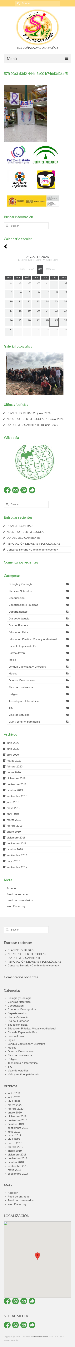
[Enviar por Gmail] (15, 490)
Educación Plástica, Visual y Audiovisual (33, 639)
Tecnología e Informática (24, 701)
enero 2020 (14, 772)
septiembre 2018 (17, 855)
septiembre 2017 (17, 867)
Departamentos (18, 611)
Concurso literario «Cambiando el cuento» (32, 549)
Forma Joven (17, 652)
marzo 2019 (14, 819)
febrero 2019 (14, 825)
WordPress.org (16, 906)
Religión (13, 694)
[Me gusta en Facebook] (32, 490)
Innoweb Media (41, 1337)
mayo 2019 (13, 807)
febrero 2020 (14, 766)
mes (40, 269)
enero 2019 (14, 831)
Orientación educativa (22, 680)
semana (50, 269)
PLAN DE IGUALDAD (19, 413)
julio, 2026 (52, 260)
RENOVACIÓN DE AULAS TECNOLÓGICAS (33, 543)
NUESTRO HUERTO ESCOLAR (26, 418)
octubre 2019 (15, 790)
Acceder (12, 888)
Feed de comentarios (20, 900)
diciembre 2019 (16, 778)
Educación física (18, 632)
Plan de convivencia (21, 687)
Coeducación (17, 597)
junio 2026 (13, 742)
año (31, 269)
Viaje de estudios (19, 714)
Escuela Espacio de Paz (23, 646)
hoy (22, 269)
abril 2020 (13, 754)
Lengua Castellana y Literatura (27, 666)
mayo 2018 (13, 861)
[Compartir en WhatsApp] (23, 490)
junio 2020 (13, 748)
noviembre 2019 (17, 784)
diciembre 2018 (16, 837)
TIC (11, 707)
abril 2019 (13, 813)
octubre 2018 (15, 849)
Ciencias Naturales (20, 591)
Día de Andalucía (19, 618)
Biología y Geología (20, 584)
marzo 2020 (14, 760)
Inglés (12, 659)
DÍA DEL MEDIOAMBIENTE (23, 424)
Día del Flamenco (19, 625)
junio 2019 (13, 802)
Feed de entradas (17, 894)
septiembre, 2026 (31, 260)
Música (13, 673)
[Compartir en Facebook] (7, 490)
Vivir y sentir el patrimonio (24, 721)
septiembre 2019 (17, 796)
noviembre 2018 (17, 843)
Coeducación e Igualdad (23, 604)
